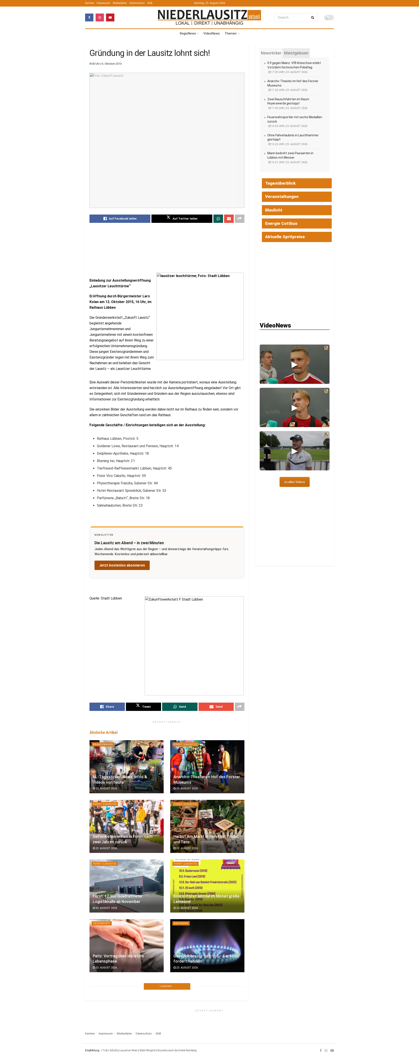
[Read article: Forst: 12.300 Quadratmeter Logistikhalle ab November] (126, 886)
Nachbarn (181, 923)
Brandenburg (103, 744)
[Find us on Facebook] (89, 17)
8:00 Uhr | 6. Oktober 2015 (105, 63)
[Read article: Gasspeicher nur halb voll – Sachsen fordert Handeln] (207, 945)
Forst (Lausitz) (185, 744)
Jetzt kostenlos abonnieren (122, 565)
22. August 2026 (106, 1027)
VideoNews (211, 33)
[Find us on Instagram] (100, 17)
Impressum (103, 3)
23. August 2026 (106, 788)
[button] (295, 364)
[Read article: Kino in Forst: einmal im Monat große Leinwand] (207, 886)
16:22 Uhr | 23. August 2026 (289, 144)
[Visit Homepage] (209, 17)
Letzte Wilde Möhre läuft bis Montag (125, 1021)
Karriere (89, 3)
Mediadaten (120, 3)
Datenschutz (137, 3)
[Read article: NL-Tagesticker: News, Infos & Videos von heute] (126, 766)
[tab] (271, 53)
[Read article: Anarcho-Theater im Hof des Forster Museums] (207, 766)
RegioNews (188, 33)
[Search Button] (313, 17)
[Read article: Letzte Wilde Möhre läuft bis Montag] (126, 1005)
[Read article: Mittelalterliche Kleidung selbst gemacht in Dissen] (207, 1005)
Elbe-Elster (101, 1042)
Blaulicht (273, 210)
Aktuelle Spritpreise (285, 236)
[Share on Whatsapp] (218, 219)
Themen (231, 33)
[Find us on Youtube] (110, 17)
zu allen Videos (294, 482)
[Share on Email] (229, 219)
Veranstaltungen (282, 196)
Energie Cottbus (281, 223)
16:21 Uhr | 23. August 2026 (289, 162)
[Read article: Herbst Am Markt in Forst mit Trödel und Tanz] (207, 826)
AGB (150, 3)
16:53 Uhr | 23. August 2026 (289, 126)
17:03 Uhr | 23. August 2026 (289, 108)
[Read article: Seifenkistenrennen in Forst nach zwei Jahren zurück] (126, 826)
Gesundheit (101, 923)
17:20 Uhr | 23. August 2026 (289, 72)
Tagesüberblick (280, 183)
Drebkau (99, 983)
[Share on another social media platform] (239, 219)
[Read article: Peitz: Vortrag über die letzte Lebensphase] (126, 945)
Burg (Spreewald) (187, 983)
